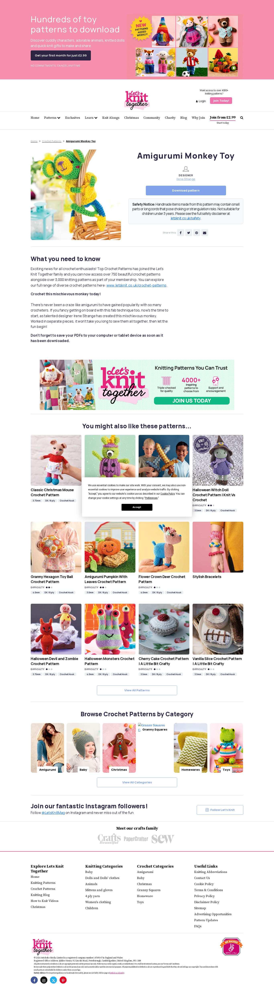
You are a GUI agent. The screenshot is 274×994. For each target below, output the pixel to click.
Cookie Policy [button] (167, 493)
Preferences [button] (151, 498)
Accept (137, 507)
